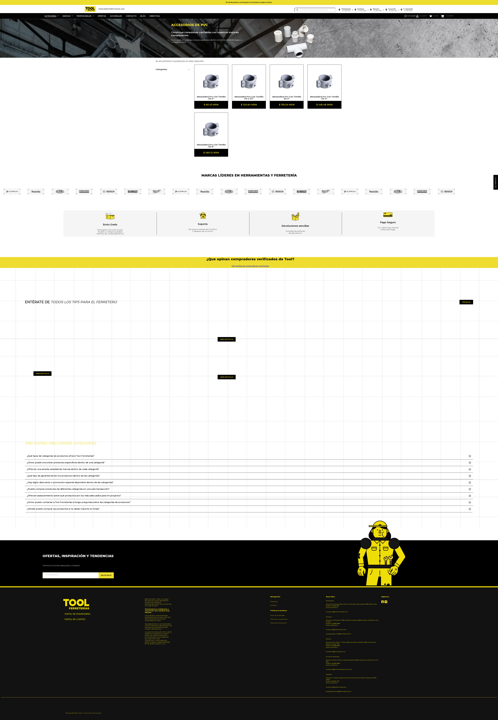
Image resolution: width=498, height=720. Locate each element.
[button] (51, 16)
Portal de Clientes (75, 619)
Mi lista (435, 16)
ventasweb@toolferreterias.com (336, 629)
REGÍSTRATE (106, 575)
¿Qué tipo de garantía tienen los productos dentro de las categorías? (63, 476)
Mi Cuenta (423, 16)
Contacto (273, 605)
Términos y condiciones (279, 619)
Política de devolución (278, 623)
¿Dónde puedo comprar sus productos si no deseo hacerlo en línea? (63, 509)
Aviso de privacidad (277, 615)
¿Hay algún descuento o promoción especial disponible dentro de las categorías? (70, 482)
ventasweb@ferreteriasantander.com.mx (339, 669)
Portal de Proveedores (78, 613)
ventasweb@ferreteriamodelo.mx (337, 612)
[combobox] (315, 10)
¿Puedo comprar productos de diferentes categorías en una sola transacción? (68, 489)
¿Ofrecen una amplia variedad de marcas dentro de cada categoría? (63, 469)
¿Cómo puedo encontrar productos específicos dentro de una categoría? (66, 462)
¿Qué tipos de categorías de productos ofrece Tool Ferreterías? (60, 456)
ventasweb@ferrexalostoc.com (335, 651)
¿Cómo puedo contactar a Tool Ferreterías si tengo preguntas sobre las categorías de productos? (78, 502)
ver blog (466, 302)
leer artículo (42, 374)
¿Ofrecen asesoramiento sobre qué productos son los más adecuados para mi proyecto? (74, 495)
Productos (274, 601)
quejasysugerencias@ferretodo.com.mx (338, 634)
